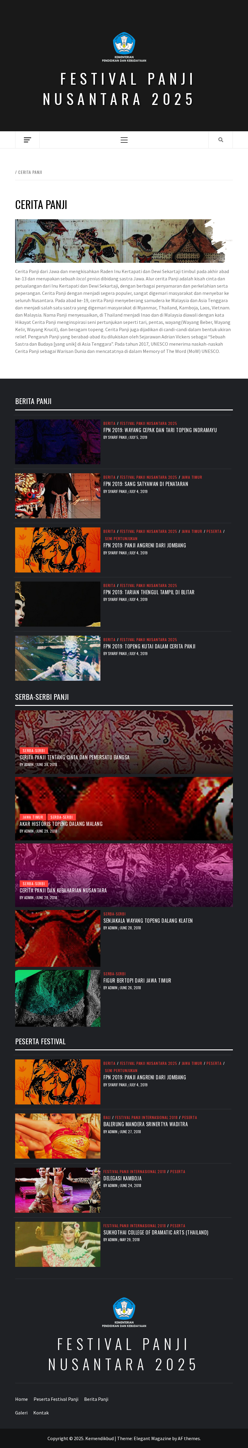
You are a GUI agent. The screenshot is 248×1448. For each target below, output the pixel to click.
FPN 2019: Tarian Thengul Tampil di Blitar (149, 592)
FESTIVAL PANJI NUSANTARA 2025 (120, 88)
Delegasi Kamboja (122, 1178)
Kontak (41, 1413)
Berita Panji (96, 1399)
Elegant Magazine (152, 1438)
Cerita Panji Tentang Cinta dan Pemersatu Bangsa (75, 757)
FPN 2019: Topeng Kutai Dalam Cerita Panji (149, 646)
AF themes (189, 1438)
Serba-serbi (34, 750)
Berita (109, 423)
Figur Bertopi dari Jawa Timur (137, 980)
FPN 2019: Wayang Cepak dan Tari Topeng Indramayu (160, 430)
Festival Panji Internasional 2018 (146, 1117)
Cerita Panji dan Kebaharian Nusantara (63, 890)
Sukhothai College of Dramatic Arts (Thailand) (155, 1232)
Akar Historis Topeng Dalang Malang (61, 823)
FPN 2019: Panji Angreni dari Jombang (144, 545)
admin (29, 764)
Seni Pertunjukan (121, 538)
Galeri (21, 1413)
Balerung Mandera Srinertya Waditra (145, 1124)
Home (21, 1399)
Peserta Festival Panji (56, 1399)
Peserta (214, 531)
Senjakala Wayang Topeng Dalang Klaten (148, 920)
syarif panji (118, 437)
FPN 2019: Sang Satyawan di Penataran (145, 484)
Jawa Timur (192, 477)
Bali (107, 1117)
